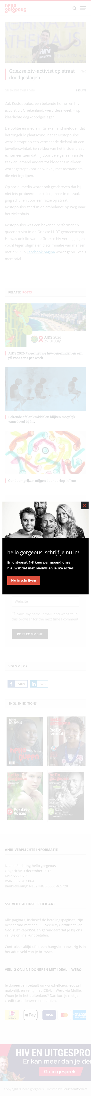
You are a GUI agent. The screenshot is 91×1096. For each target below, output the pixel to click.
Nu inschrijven (23, 580)
